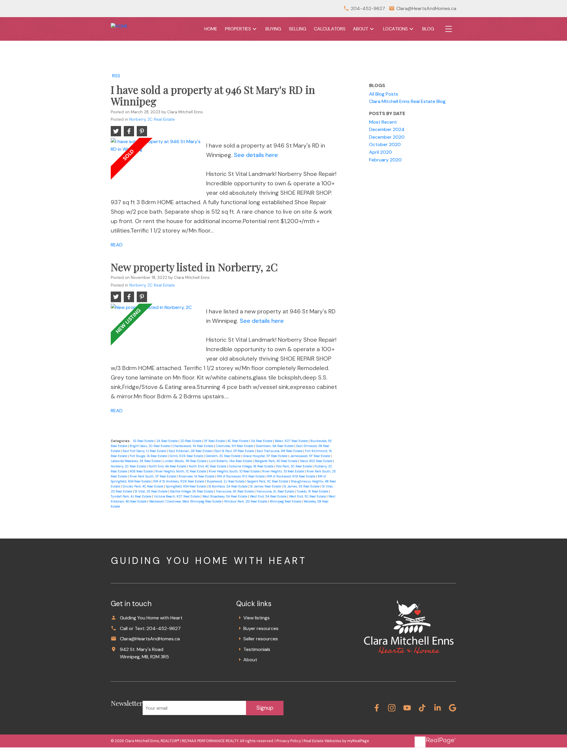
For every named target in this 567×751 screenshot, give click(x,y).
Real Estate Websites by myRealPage (336, 740)
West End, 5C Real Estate (308, 496)
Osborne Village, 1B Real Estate (251, 466)
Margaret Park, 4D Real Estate (276, 461)
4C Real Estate (238, 441)
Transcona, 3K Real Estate (235, 491)
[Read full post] (156, 165)
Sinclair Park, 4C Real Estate (143, 486)
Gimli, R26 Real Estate (187, 456)
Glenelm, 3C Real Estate (223, 456)
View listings (256, 618)
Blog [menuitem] (428, 29)
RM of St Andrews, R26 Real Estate (179, 481)
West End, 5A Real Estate (268, 496)
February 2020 (385, 160)
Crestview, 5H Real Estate (235, 446)
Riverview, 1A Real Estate (197, 476)
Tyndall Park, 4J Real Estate (131, 496)
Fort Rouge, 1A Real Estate (149, 456)
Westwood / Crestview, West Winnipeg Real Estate (185, 501)
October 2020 (385, 144)
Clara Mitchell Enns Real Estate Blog (407, 101)
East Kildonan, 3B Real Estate (191, 451)
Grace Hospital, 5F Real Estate (265, 456)
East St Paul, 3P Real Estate (234, 451)
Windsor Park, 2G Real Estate (246, 501)
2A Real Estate (167, 441)
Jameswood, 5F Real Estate (310, 456)
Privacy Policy (288, 740)
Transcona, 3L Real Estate (275, 491)
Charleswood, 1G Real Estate (193, 446)
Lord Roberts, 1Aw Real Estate (231, 461)
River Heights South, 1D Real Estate (234, 471)
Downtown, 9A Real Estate (275, 446)
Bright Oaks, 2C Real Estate (150, 446)
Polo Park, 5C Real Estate (294, 466)
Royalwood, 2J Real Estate (226, 481)
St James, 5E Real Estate (302, 486)
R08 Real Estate (142, 471)
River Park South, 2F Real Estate (153, 476)
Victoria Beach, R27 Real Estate (177, 496)
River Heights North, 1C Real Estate (181, 471)
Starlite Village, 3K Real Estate (192, 491)
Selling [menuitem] (297, 29)
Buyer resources (260, 628)
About (250, 660)
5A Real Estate (262, 441)
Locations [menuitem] (395, 29)
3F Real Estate (215, 441)
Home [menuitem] (210, 29)
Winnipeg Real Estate (286, 501)
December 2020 (387, 137)
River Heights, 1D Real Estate (283, 471)
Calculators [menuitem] (330, 29)
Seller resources (260, 639)
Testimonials (256, 649)
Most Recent (383, 122)
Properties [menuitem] (238, 29)
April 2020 (380, 152)
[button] (376, 707)
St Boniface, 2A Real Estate (228, 486)
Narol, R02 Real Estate (316, 461)
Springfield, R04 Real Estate (186, 486)
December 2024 (387, 129)
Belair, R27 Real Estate (292, 441)
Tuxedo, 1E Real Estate (312, 491)
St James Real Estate (266, 486)
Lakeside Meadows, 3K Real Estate (136, 461)
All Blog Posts (383, 94)
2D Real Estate (191, 441)
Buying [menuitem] (273, 29)
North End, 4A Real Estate (168, 466)
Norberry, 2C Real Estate (152, 119)
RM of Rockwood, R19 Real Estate (291, 476)
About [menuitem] (360, 29)
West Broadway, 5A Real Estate (225, 496)
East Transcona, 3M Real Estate (280, 451)
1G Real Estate (143, 441)
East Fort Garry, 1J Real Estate (145, 451)
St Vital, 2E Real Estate (151, 491)
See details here (256, 155)
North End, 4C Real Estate (208, 466)
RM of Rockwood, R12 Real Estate (241, 476)
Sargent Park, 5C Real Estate (268, 481)
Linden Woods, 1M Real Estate (185, 461)
